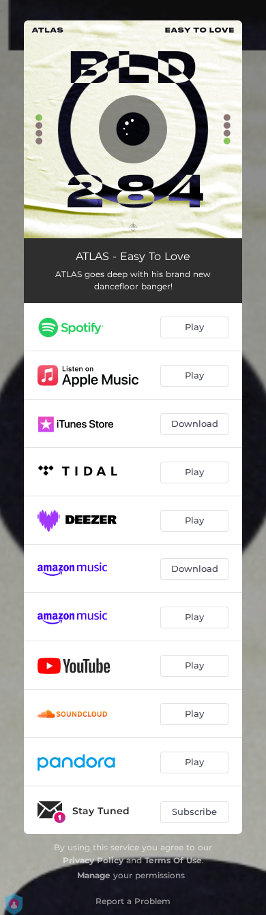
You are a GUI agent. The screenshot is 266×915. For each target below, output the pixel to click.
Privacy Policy (93, 860)
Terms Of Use (173, 860)
